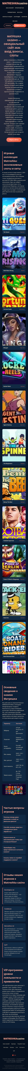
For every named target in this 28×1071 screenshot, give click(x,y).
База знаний (6, 1044)
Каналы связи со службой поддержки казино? (13, 859)
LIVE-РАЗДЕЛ (17, 16)
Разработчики (21, 1044)
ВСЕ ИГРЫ (19, 12)
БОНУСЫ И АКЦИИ (7, 16)
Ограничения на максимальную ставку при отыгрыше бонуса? (13, 840)
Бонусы (12, 1047)
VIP (14, 1051)
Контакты (22, 1047)
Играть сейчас (14, 140)
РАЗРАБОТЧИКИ (12, 12)
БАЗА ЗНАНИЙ (10, 8)
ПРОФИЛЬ (8, 25)
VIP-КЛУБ (15, 21)
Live (17, 1047)
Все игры (6, 1047)
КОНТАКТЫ (24, 16)
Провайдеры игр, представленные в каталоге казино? (13, 850)
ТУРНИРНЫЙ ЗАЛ (19, 8)
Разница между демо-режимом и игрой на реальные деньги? (11, 819)
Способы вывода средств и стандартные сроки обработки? (13, 829)
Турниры (13, 1044)
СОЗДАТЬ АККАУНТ (19, 25)
